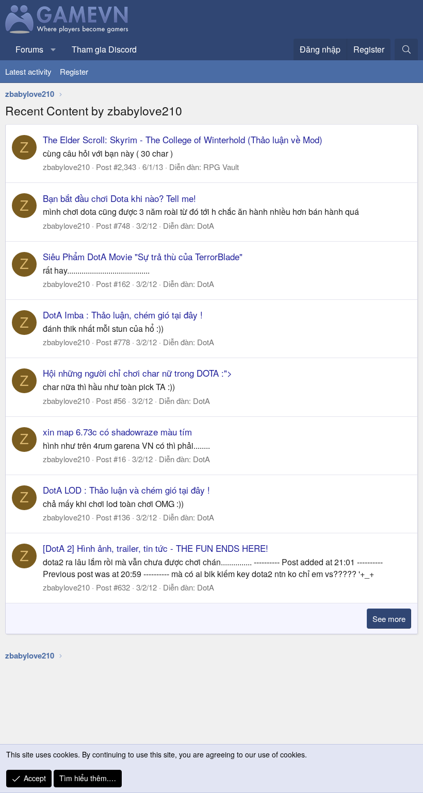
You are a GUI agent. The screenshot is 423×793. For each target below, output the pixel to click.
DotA (205, 225)
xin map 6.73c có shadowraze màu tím (117, 431)
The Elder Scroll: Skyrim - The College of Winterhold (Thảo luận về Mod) (182, 139)
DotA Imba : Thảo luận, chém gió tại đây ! (123, 314)
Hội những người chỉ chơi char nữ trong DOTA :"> (137, 372)
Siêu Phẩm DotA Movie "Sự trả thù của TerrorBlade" (142, 256)
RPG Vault (221, 166)
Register (74, 71)
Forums (29, 49)
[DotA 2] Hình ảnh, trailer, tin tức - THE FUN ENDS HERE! (155, 548)
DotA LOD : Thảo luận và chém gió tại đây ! (126, 489)
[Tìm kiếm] (406, 49)
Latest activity (28, 71)
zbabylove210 (66, 166)
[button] (53, 49)
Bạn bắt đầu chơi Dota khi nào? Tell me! (119, 198)
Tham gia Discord (104, 49)
